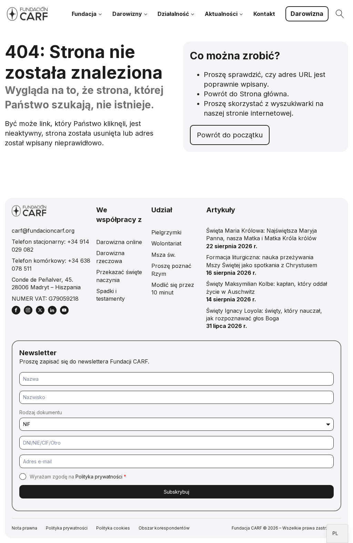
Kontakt (264, 13)
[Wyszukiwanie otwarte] (340, 13)
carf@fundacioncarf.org (43, 230)
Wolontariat (166, 243)
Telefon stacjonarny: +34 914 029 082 (50, 245)
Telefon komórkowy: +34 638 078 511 (51, 264)
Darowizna (307, 13)
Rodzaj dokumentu (40, 412)
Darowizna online (119, 242)
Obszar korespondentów (164, 528)
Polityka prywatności (98, 476)
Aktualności (221, 13)
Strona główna (263, 94)
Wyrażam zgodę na (78, 476)
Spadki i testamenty (110, 295)
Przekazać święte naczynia (119, 276)
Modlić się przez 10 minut (172, 288)
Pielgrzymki (166, 232)
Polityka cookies (113, 528)
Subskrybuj (176, 492)
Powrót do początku (230, 135)
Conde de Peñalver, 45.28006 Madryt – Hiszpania (46, 283)
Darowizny (127, 13)
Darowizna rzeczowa (110, 257)
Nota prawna (24, 528)
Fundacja (84, 13)
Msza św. (163, 254)
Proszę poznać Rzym (171, 269)
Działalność (173, 13)
